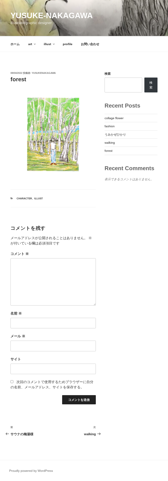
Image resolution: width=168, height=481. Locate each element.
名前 (16, 313)
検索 (108, 73)
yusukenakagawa (44, 73)
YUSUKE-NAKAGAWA (51, 15)
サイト (15, 359)
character (24, 198)
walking (110, 142)
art (30, 44)
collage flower (114, 118)
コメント (19, 254)
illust (47, 44)
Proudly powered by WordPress (31, 470)
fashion (110, 126)
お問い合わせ (90, 44)
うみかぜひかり (115, 134)
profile (67, 44)
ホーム (15, 44)
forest (108, 150)
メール (17, 336)
